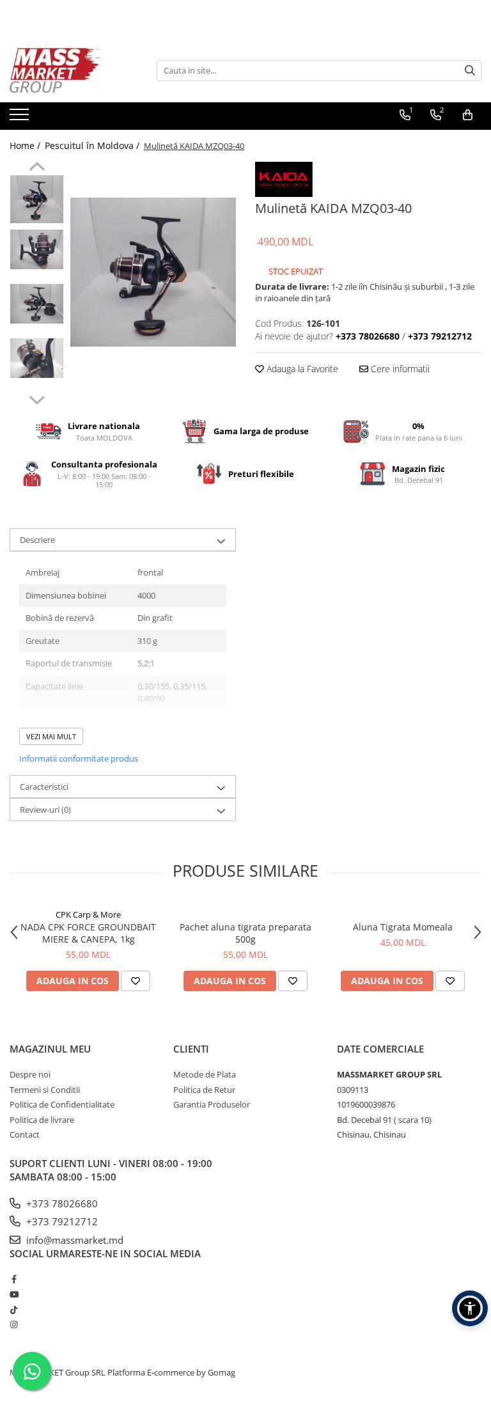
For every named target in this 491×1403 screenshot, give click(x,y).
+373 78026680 (61, 1203)
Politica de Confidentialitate (62, 1104)
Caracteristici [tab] (44, 786)
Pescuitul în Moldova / (93, 145)
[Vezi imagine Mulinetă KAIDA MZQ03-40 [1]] (36, 249)
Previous (36, 168)
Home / (26, 145)
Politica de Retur (204, 1089)
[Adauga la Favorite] (135, 981)
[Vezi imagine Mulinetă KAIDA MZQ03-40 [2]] (36, 304)
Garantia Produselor (211, 1104)
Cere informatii (399, 369)
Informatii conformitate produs (78, 758)
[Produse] (21, 118)
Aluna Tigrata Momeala (403, 927)
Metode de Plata (204, 1074)
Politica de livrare (42, 1119)
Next (36, 398)
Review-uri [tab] (45, 809)
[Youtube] (14, 1294)
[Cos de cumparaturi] (467, 115)
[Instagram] (14, 1324)
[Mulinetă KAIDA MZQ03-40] (153, 272)
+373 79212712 (61, 1221)
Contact (25, 1134)
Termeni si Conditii (45, 1089)
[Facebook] (14, 1279)
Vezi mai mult (51, 736)
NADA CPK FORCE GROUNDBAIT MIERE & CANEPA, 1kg (88, 933)
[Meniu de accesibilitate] (470, 1308)
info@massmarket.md (73, 1240)
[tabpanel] (153, 272)
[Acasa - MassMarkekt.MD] (73, 70)
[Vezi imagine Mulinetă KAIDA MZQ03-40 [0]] (36, 199)
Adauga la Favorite (301, 369)
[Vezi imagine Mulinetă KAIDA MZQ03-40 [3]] (36, 358)
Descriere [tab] (37, 539)
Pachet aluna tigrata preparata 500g (245, 933)
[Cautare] (469, 70)
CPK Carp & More (88, 914)
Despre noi (30, 1074)
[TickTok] (14, 1309)
